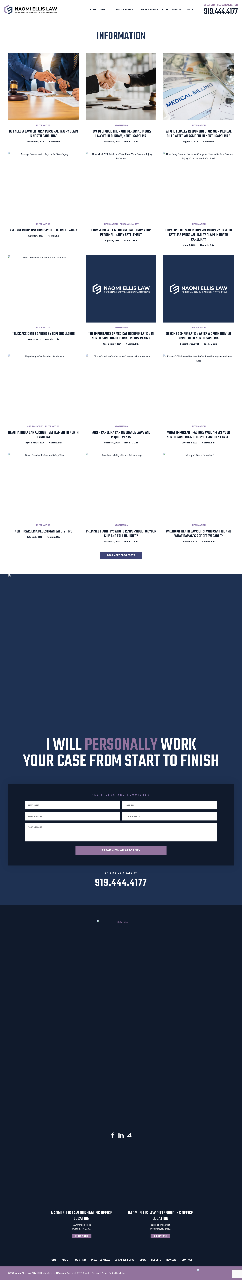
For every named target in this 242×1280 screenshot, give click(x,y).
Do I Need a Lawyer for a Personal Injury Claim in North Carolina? (43, 133)
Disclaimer (121, 1273)
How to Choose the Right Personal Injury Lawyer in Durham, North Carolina (120, 133)
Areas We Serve (149, 9)
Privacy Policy (108, 1273)
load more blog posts (121, 555)
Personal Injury (129, 224)
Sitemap (96, 1273)
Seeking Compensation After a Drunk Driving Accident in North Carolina (198, 336)
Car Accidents (35, 426)
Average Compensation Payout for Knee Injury (43, 230)
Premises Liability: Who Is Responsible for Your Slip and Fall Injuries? (121, 533)
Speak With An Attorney (121, 850)
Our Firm (80, 1260)
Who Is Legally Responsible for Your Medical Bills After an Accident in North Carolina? (199, 133)
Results (177, 9)
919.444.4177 (221, 11)
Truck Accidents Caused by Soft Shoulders (43, 334)
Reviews (171, 1260)
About (104, 9)
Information (43, 125)
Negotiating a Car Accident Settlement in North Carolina (43, 435)
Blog (165, 9)
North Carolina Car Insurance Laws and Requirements (121, 435)
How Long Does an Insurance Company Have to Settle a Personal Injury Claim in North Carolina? (198, 235)
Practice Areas (124, 9)
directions (81, 1236)
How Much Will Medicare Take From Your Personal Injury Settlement (121, 232)
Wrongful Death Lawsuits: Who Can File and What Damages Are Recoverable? (198, 533)
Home (93, 9)
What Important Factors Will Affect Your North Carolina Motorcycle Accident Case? (198, 435)
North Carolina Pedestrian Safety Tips (43, 531)
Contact (191, 9)
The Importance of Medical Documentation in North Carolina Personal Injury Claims (121, 336)
